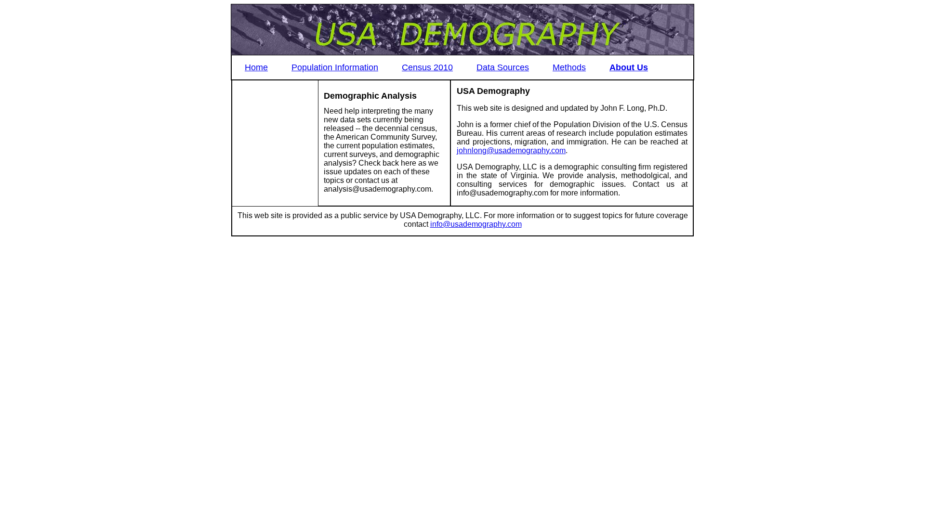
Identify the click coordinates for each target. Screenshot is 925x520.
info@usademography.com (476, 224)
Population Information (334, 67)
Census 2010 (427, 67)
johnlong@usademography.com (511, 150)
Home (256, 67)
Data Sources (502, 67)
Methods (569, 67)
